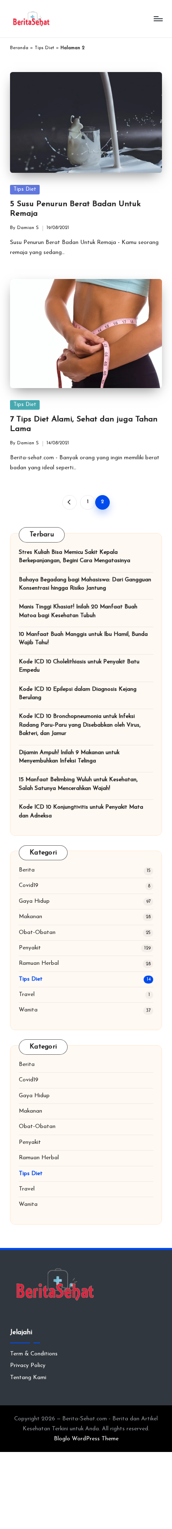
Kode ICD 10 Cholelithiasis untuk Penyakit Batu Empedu (79, 666)
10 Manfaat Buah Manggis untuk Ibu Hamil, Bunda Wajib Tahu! (83, 638)
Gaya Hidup (34, 901)
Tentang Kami (28, 1377)
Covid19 (28, 885)
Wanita (28, 1010)
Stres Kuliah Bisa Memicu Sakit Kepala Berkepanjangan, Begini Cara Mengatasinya (74, 556)
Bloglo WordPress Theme (86, 1439)
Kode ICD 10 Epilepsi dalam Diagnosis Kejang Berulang (78, 693)
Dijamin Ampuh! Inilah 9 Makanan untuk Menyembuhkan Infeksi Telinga (69, 757)
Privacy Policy (28, 1365)
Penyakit (30, 948)
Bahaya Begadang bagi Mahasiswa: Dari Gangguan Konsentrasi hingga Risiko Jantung (85, 584)
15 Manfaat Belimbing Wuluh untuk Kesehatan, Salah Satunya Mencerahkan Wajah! (78, 784)
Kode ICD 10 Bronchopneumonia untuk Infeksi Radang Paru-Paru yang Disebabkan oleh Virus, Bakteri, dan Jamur (80, 725)
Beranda (19, 48)
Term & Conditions (34, 1354)
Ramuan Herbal (39, 963)
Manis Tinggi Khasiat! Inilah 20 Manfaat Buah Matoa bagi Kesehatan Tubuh (78, 611)
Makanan (30, 916)
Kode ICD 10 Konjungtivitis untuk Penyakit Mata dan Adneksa (81, 811)
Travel (27, 994)
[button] (69, 502)
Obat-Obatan (37, 932)
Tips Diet (44, 48)
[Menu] (158, 18)
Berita (27, 870)
